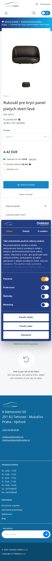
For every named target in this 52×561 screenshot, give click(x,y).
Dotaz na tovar (26, 194)
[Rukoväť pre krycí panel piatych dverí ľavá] (26, 54)
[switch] (45, 287)
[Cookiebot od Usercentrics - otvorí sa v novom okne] (37, 224)
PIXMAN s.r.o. (19, 553)
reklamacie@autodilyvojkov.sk (16, 440)
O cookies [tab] (43, 231)
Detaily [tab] (26, 231)
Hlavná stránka (11, 21)
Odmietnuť (26, 335)
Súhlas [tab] (9, 231)
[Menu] (6, 13)
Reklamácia (7, 514)
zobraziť (32, 159)
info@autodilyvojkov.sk (12, 437)
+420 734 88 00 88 (10, 430)
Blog (4, 518)
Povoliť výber (26, 326)
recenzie (34, 344)
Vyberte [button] (9, 136)
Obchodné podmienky (12, 509)
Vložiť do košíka (28, 184)
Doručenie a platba (10, 505)
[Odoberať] (46, 534)
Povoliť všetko (26, 317)
